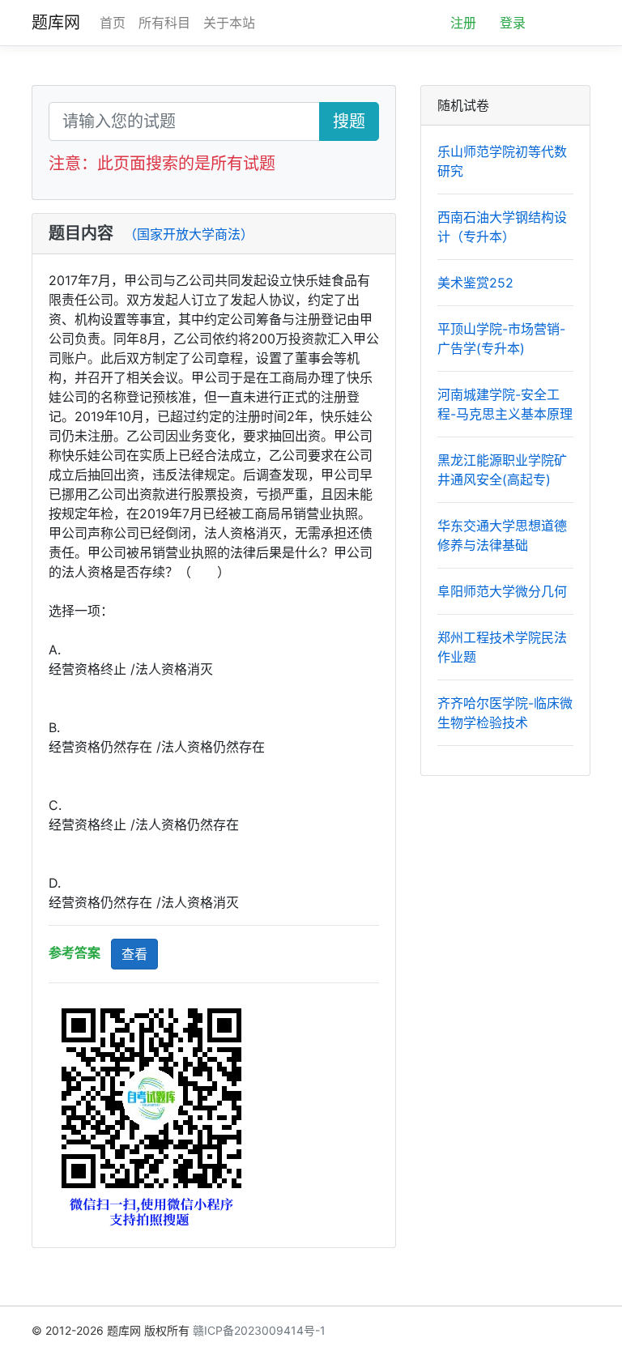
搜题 (349, 121)
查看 (134, 954)
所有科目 (164, 23)
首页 (113, 23)
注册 (463, 23)
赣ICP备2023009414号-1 (259, 1330)
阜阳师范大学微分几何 (502, 591)
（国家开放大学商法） (188, 234)
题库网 (56, 22)
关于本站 (229, 23)
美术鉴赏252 (475, 283)
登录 (513, 23)
